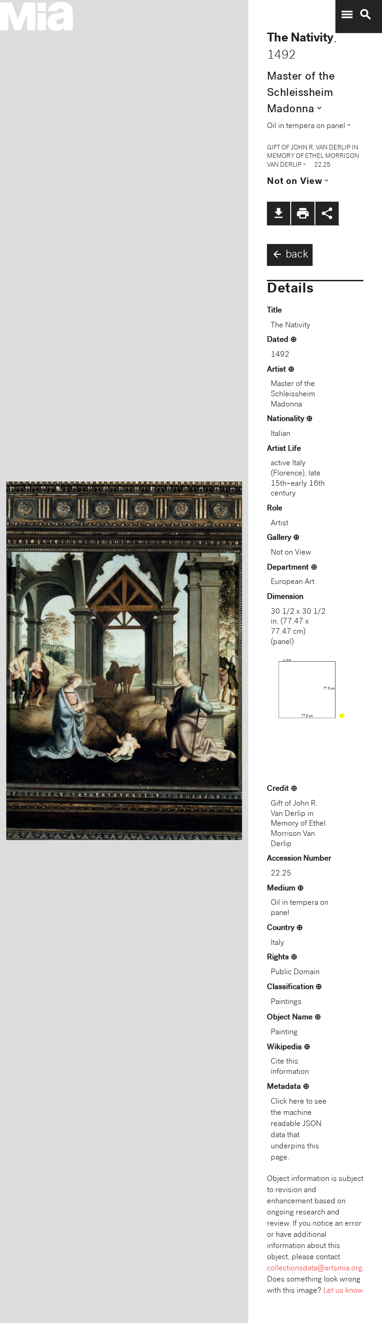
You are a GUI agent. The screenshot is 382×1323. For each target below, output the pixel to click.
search (366, 14)
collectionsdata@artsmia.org (314, 1269)
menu (347, 14)
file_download (279, 213)
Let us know (343, 1291)
